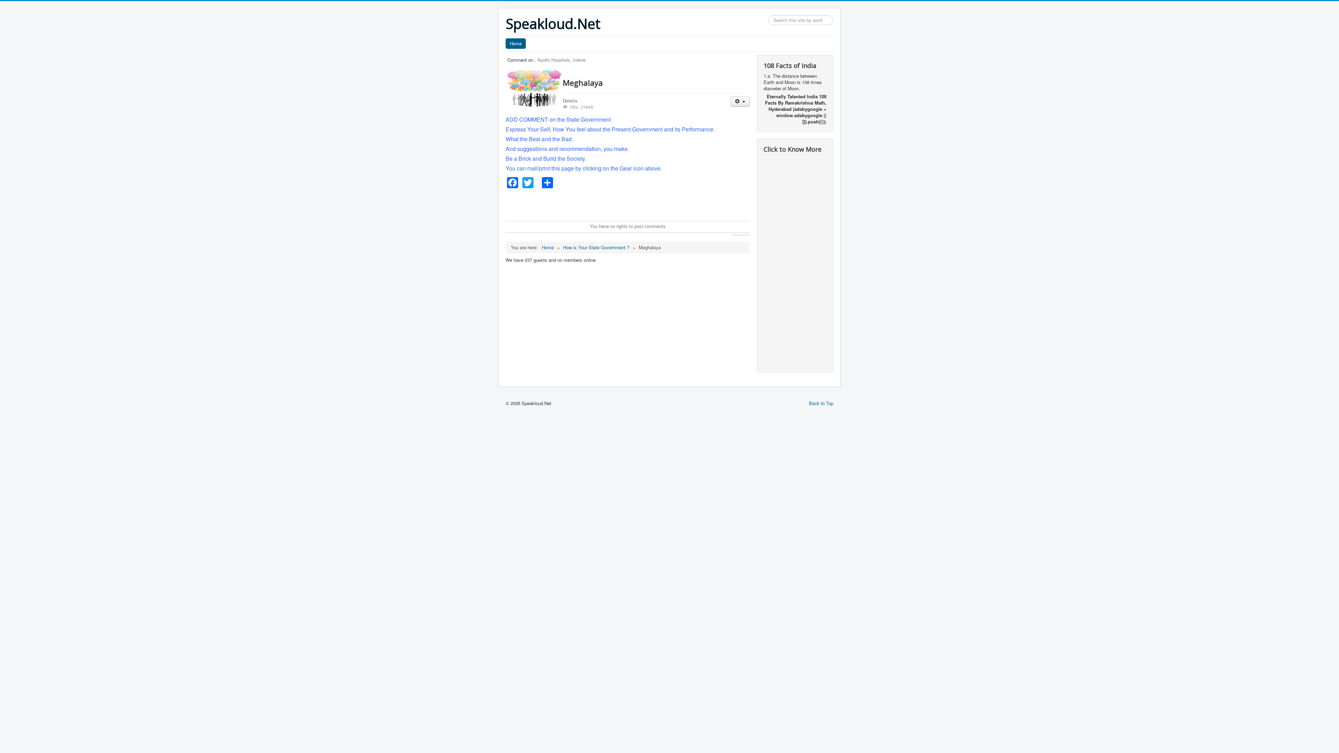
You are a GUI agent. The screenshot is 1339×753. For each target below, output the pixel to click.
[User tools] (740, 102)
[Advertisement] (632, 204)
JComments (741, 235)
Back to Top (821, 403)
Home (516, 43)
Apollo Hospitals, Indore (561, 59)
